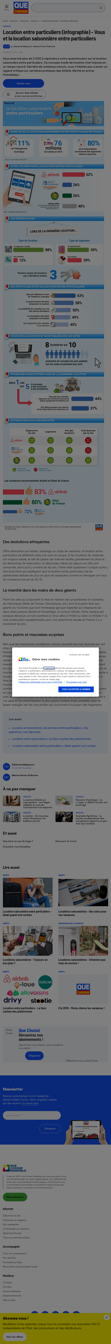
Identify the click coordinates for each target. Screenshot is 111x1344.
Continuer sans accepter (79, 655)
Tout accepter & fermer (76, 689)
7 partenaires (49, 668)
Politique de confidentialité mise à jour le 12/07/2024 (40, 682)
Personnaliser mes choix (76, 682)
